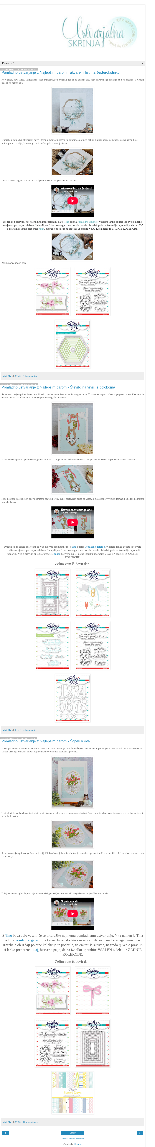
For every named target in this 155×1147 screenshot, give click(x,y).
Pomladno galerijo (88, 221)
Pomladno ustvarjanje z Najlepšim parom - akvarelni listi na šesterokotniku (61, 72)
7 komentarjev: (30, 376)
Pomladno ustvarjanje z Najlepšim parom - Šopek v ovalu (47, 741)
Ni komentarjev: (30, 1122)
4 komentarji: (29, 730)
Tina (66, 221)
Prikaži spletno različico (73, 1138)
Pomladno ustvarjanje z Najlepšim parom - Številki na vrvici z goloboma (58, 387)
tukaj (41, 228)
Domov (73, 1133)
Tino (8, 935)
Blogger (77, 1144)
